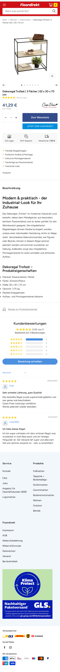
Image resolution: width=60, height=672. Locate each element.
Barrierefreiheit (10, 561)
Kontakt (6, 471)
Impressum (8, 530)
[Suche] (30, 11)
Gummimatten (40, 490)
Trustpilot (6, 173)
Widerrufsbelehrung (12, 540)
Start (4, 20)
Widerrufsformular (11, 545)
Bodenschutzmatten (43, 495)
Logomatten (8, 497)
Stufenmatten (40, 484)
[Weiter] (56, 85)
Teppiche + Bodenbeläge (40, 478)
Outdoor (37, 505)
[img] (9, 381)
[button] (8, 97)
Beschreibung (11, 188)
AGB (4, 535)
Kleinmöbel (25, 20)
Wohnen (13, 20)
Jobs (5, 483)
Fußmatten (38, 471)
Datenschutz (8, 551)
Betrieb (36, 510)
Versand (6, 556)
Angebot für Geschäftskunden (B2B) (14, 490)
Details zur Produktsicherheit (22, 309)
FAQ (4, 478)
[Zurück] (3, 85)
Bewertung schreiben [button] (30, 361)
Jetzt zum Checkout (40, 126)
